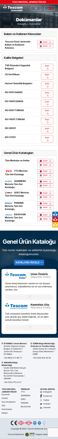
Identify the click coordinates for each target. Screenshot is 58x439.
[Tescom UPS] (16, 306)
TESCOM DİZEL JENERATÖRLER (29, 2)
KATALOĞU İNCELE (28, 262)
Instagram (47, 392)
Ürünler (5, 398)
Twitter (46, 400)
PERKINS (24, 403)
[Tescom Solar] (16, 275)
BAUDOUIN (25, 406)
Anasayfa (21, 24)
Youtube (46, 404)
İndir (45, 42)
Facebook (47, 396)
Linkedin (47, 407)
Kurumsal (6, 394)
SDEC (23, 399)
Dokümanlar (7, 409)
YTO (23, 392)
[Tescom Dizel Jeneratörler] (13, 8)
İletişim (5, 413)
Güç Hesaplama (8, 402)
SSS (3, 405)
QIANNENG (25, 395)
